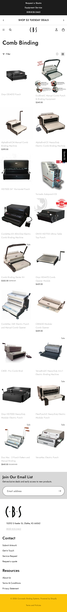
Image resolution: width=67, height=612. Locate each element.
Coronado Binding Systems (28, 598)
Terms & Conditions (11, 583)
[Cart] (63, 29)
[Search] (10, 29)
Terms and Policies (33, 605)
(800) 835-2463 (13, 528)
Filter (8, 53)
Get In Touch (8, 550)
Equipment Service (33, 7)
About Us (6, 577)
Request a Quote (33, 3)
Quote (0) (64, 155)
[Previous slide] (3, 20)
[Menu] (3, 30)
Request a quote (9, 561)
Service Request (9, 556)
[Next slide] (63, 20)
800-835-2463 (33, 12)
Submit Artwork (9, 545)
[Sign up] (60, 491)
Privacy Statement (10, 588)
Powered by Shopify (49, 598)
